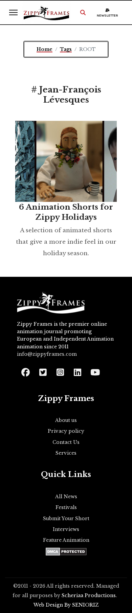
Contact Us (66, 442)
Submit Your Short (66, 518)
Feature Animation (66, 540)
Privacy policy (66, 431)
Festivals (66, 507)
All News (66, 497)
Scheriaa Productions (89, 595)
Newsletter (107, 16)
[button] (83, 12)
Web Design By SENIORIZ (66, 605)
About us (66, 420)
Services (66, 453)
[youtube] (95, 370)
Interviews (66, 529)
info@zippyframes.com (47, 354)
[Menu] (13, 12)
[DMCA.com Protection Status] (66, 552)
